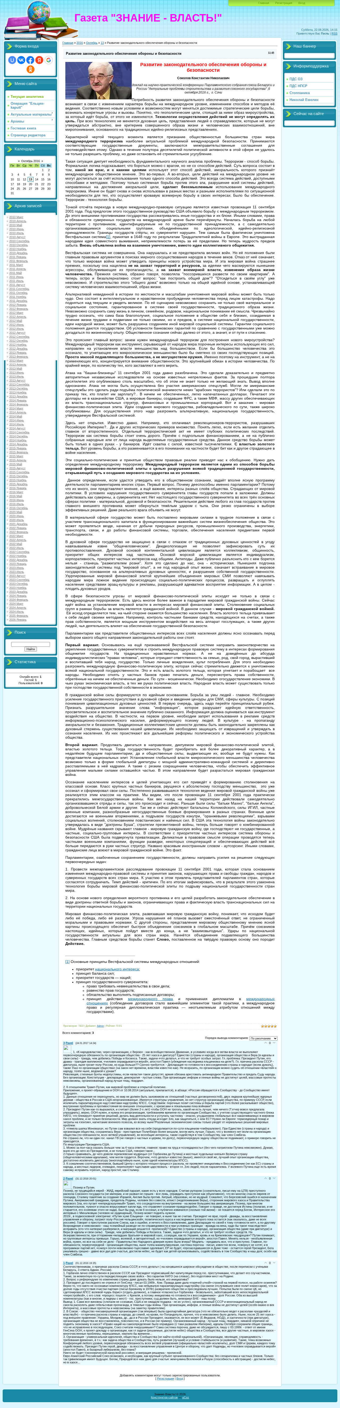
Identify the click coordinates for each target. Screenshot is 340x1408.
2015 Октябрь (18, 476)
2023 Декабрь (18, 591)
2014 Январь (18, 400)
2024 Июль (16, 611)
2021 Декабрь (18, 524)
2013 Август (17, 380)
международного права (150, 999)
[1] (108, 237)
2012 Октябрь (18, 340)
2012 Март (16, 312)
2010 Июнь (16, 229)
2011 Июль (16, 280)
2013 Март (16, 360)
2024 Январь (18, 595)
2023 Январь (18, 563)
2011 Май (15, 272)
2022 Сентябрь (19, 551)
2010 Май (15, 225)
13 (30, 179)
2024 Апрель (17, 607)
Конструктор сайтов (164, 1397)
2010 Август (17, 237)
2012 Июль (16, 328)
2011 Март (16, 265)
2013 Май (15, 368)
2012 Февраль (18, 308)
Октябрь (91, 42)
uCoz (185, 1397)
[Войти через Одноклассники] (31, 69)
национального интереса (117, 969)
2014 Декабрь (18, 444)
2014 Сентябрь (19, 432)
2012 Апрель (17, 316)
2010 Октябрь (18, 245)
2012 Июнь (16, 324)
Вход (301, 3)
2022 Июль (16, 547)
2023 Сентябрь (19, 579)
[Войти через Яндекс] (39, 60)
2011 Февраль (18, 261)
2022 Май (15, 544)
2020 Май (15, 512)
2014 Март (16, 408)
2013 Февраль (18, 356)
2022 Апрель (17, 540)
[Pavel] (68, 1052)
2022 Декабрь (18, 559)
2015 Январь (18, 448)
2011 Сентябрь (19, 288)
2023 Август (17, 575)
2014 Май (15, 416)
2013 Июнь (16, 372)
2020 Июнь (16, 516)
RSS (334, 33)
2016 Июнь (16, 500)
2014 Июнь (16, 420)
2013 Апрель (17, 364)
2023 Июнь (16, 567)
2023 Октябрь (18, 583)
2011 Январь (17, 257)
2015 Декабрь (18, 484)
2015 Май (15, 464)
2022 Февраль (18, 532)
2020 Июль (16, 520)
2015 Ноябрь (18, 480)
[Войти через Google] (48, 60)
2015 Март (16, 456)
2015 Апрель (17, 460)
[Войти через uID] (12, 60)
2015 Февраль (18, 452)
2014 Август (17, 428)
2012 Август (17, 332)
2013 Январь (18, 352)
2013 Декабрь (18, 396)
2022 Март (16, 536)
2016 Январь (18, 488)
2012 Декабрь (18, 348)
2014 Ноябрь (18, 440)
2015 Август (17, 468)
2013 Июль (16, 376)
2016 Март (16, 492)
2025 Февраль (18, 615)
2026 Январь (18, 619)
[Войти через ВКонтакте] (21, 60)
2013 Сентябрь (19, 384)
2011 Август (17, 284)
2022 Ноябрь (18, 555)
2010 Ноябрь (18, 249)
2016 (79, 42)
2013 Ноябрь (18, 392)
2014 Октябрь (18, 436)
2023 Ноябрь (18, 587)
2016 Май (15, 496)
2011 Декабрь (18, 300)
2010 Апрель (17, 221)
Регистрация (283, 3)
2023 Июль (16, 571)
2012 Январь (18, 304)
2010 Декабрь (18, 253)
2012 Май (15, 320)
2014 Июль (16, 424)
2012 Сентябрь (19, 336)
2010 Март (16, 217)
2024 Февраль (18, 599)
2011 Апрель (17, 268)
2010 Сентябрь (19, 241)
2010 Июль (16, 233)
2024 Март (16, 603)
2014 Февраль (18, 404)
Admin (100, 1026)
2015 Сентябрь (19, 472)
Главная (263, 3)
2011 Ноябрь (17, 296)
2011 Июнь (16, 276)
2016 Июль (16, 504)
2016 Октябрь (18, 508)
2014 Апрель (17, 412)
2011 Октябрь (18, 292)
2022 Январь (18, 528)
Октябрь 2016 (30, 161)
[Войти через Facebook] (30, 60)
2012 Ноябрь (18, 344)
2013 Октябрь (18, 388)
